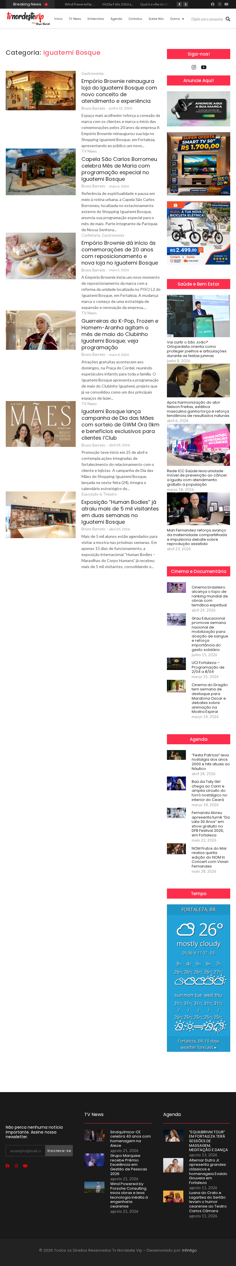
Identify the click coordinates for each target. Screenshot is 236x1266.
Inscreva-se (59, 1150)
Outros (175, 19)
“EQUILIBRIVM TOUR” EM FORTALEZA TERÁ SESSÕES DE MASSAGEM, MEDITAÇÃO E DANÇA (208, 1141)
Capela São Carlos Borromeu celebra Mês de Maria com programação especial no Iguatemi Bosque (119, 169)
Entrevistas (95, 19)
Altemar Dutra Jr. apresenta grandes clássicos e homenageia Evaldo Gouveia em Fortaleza (208, 1171)
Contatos (135, 19)
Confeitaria (91, 235)
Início (58, 19)
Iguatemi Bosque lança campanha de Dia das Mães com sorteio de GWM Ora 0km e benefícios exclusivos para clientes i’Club (120, 424)
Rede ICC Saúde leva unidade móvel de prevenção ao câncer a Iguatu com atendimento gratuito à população (197, 478)
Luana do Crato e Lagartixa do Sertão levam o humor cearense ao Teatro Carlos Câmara (208, 1202)
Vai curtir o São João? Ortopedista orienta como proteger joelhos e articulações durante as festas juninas (197, 349)
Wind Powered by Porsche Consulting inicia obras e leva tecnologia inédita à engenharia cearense (129, 1195)
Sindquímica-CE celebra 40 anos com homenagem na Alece (130, 1139)
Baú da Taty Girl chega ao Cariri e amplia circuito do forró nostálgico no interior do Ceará (209, 790)
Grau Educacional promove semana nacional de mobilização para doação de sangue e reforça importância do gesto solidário (210, 634)
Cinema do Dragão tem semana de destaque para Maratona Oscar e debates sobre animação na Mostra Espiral (210, 698)
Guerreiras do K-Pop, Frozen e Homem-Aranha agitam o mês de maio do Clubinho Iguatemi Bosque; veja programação (119, 334)
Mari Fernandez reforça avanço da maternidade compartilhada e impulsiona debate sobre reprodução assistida (197, 537)
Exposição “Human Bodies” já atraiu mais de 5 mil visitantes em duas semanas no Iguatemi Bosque (120, 512)
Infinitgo (189, 1250)
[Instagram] (219, 4)
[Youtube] (226, 4)
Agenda (116, 19)
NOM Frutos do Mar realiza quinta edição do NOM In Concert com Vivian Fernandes (210, 857)
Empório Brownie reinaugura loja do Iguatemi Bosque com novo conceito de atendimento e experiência (119, 91)
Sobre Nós (156, 19)
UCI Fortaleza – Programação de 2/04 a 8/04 (208, 667)
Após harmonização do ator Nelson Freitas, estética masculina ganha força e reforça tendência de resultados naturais (198, 409)
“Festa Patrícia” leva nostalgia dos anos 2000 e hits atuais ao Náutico (211, 762)
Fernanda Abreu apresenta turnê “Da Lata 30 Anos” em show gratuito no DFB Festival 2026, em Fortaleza (211, 824)
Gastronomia (92, 73)
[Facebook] (212, 4)
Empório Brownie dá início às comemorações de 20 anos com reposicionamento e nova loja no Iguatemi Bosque (119, 253)
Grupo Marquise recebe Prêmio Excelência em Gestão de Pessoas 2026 (128, 1164)
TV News (75, 19)
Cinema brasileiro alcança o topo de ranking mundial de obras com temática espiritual (210, 596)
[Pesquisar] (228, 19)
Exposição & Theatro (99, 494)
